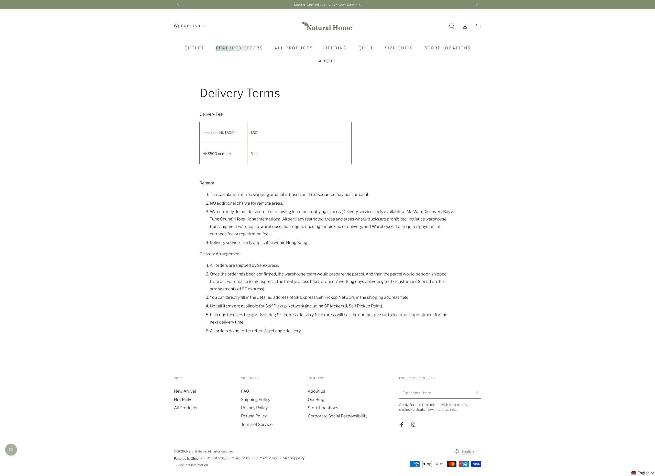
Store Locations (323, 407)
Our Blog (316, 399)
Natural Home (196, 451)
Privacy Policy (254, 407)
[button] (451, 26)
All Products (185, 407)
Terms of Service (256, 424)
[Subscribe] (478, 392)
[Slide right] (476, 4)
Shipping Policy (255, 399)
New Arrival (185, 391)
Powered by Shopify (188, 458)
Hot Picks (183, 399)
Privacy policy (240, 458)
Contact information (193, 465)
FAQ (245, 391)
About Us (316, 391)
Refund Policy (254, 416)
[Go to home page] (327, 26)
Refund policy (216, 458)
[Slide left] (178, 4)
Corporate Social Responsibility (337, 416)
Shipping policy (293, 458)
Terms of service (266, 458)
